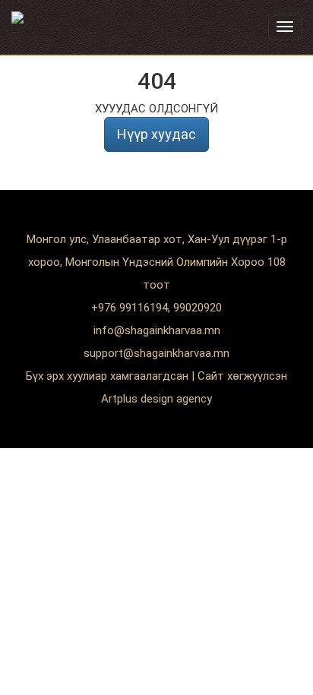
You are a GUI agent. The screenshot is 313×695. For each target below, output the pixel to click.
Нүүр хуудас (156, 134)
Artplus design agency (156, 399)
